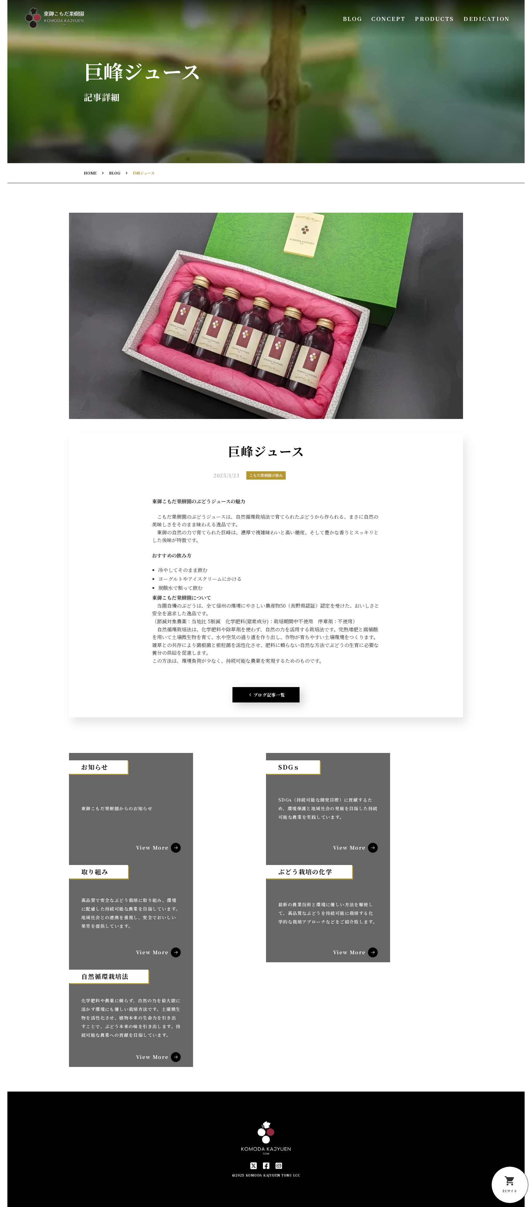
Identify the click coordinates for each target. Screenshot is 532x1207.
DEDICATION (486, 18)
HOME (90, 173)
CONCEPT (388, 18)
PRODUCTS (434, 18)
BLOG (352, 18)
